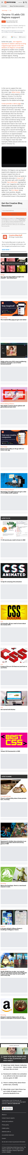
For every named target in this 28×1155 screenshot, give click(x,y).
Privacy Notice (22, 220)
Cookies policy (5, 1128)
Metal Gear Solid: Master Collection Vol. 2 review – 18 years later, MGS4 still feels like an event (15, 1067)
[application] (14, 155)
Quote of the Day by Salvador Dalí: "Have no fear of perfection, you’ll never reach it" (14, 1058)
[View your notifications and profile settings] (14, 2)
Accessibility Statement (8, 1135)
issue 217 (20, 178)
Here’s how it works (18, 32)
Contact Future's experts (8, 1118)
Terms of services (20, 218)
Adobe (4, 48)
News (3, 21)
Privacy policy (5, 1125)
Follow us (15, 37)
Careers (4, 1138)
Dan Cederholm (12, 182)
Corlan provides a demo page (11, 104)
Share (5, 37)
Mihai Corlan (16, 92)
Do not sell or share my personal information (13, 1142)
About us (4, 1114)
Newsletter (23, 37)
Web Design (4, 10)
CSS (10, 10)
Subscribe (20, 2)
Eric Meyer (15, 190)
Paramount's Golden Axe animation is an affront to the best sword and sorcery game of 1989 (15, 1076)
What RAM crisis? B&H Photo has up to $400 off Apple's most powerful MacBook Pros (14, 1091)
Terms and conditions (7, 1121)
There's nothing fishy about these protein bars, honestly (14, 1083)
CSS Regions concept (14, 48)
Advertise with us (6, 1131)
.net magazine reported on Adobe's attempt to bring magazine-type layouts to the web (14, 44)
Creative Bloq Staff (12, 21)
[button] (26, 2)
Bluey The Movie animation (17, 6)
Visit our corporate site (14, 1103)
